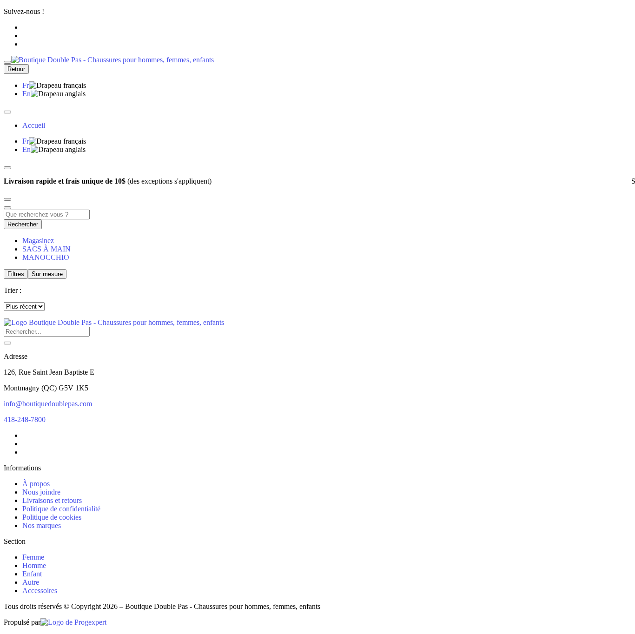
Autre (30, 582)
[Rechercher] (7, 343)
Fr (25, 85)
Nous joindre (41, 492)
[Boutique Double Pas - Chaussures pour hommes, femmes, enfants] (114, 322)
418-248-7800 (25, 419)
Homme (34, 565)
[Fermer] (7, 112)
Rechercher (22, 224)
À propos (36, 484)
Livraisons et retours (52, 500)
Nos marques (41, 525)
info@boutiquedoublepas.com (48, 404)
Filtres (15, 274)
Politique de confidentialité (61, 509)
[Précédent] (7, 167)
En (26, 94)
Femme (33, 557)
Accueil (33, 125)
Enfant (32, 574)
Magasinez (38, 240)
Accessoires (39, 590)
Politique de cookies (51, 517)
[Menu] (7, 62)
